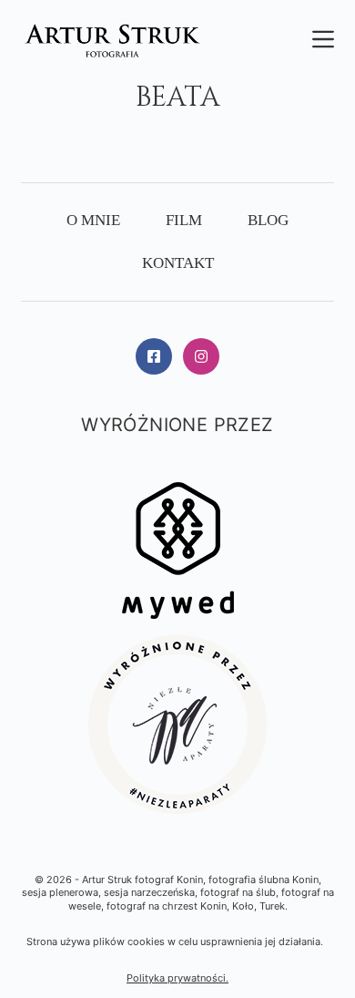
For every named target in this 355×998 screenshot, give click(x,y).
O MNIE (93, 220)
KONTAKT (178, 263)
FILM (184, 220)
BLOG (268, 220)
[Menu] (323, 39)
